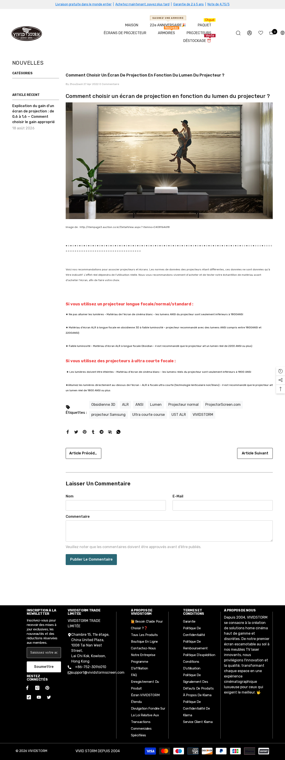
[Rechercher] (238, 33)
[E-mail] (110, 431)
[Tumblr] (93, 431)
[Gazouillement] (76, 431)
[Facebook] (68, 431)
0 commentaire (109, 84)
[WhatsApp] (118, 431)
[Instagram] (37, 688)
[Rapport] (249, 33)
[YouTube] (39, 697)
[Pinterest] (85, 431)
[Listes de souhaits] (261, 33)
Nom (69, 496)
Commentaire (78, 516)
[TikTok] (29, 697)
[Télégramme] (102, 431)
